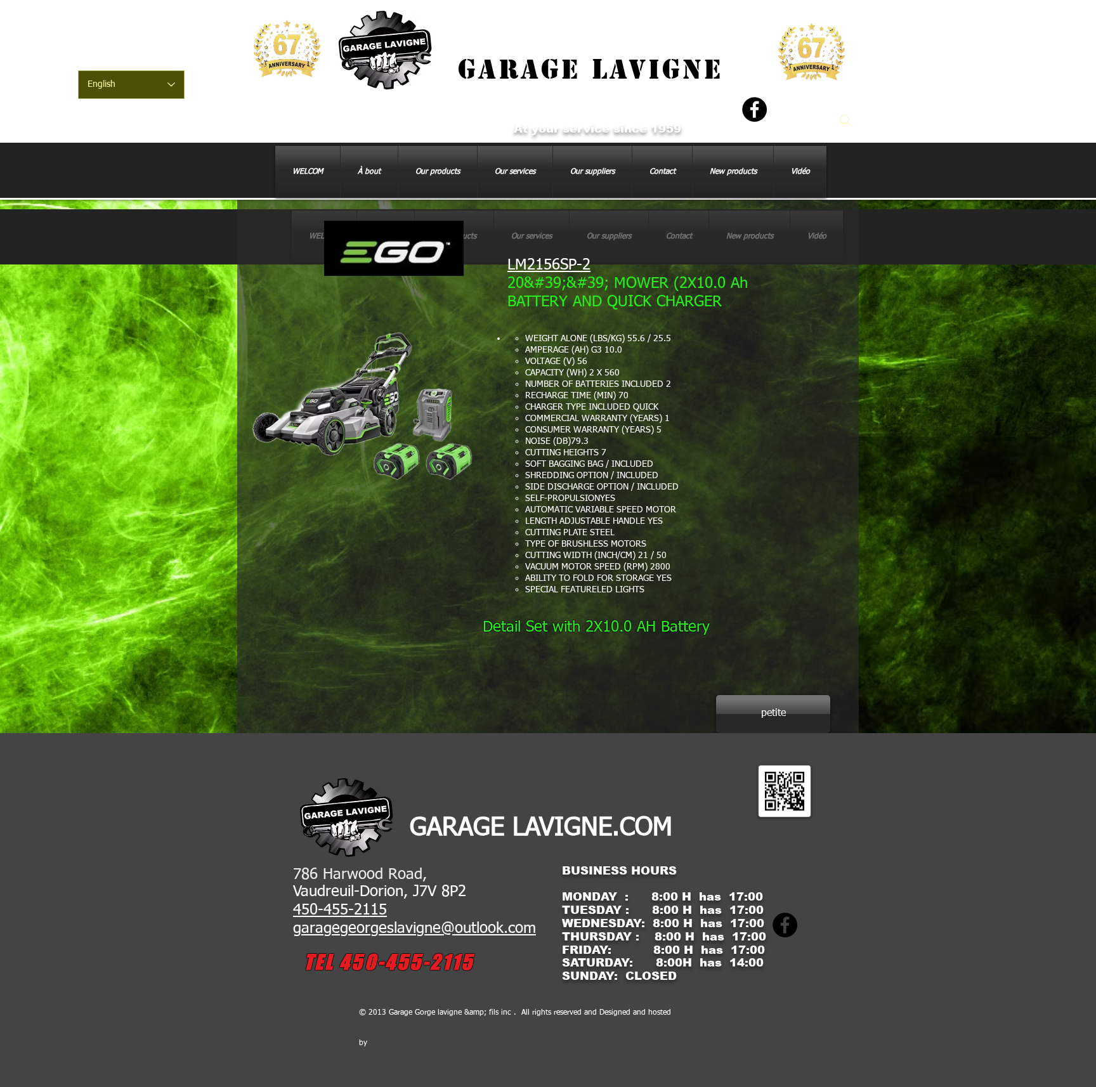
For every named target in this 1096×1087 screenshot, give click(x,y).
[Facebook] (754, 109)
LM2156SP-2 (548, 265)
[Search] (845, 120)
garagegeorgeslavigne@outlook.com (414, 928)
